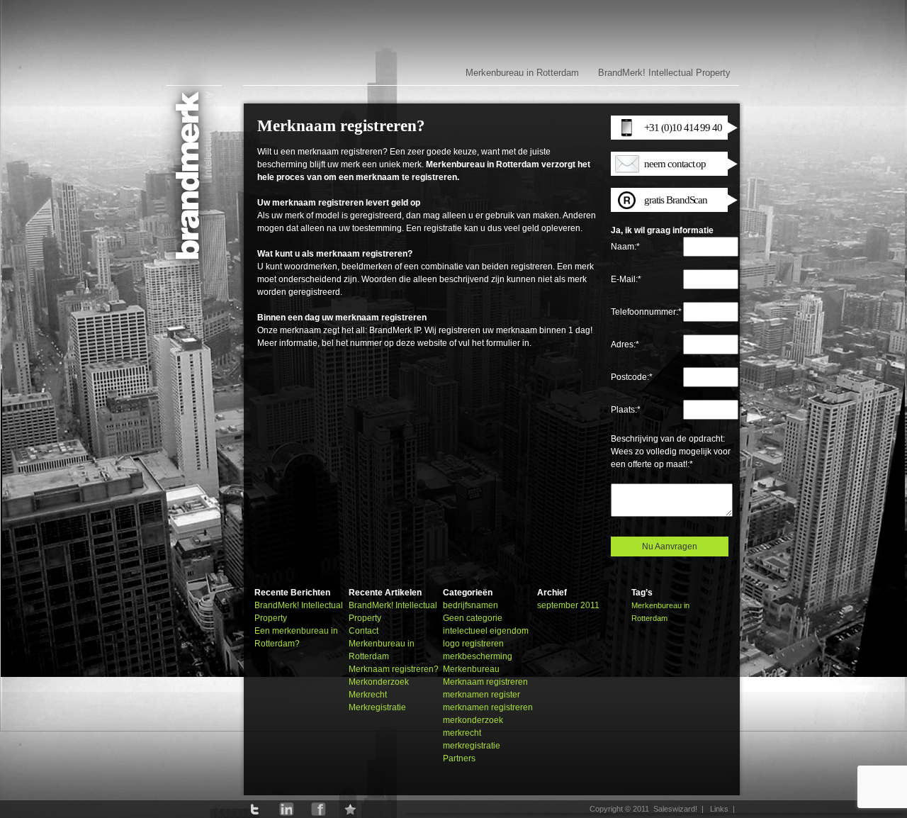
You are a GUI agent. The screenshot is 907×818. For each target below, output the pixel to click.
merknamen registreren (488, 707)
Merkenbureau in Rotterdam (522, 72)
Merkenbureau (471, 669)
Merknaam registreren (485, 682)
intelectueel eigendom (486, 631)
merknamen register (481, 695)
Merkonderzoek (379, 682)
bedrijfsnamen (470, 605)
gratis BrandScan (675, 200)
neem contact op (675, 163)
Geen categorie (472, 618)
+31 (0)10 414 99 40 (683, 127)
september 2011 (568, 605)
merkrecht (462, 733)
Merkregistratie (377, 707)
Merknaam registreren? (394, 669)
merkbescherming (477, 656)
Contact (363, 631)
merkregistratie (471, 746)
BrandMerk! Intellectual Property (664, 72)
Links (719, 809)
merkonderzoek (473, 720)
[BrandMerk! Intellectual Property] (191, 186)
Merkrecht (368, 695)
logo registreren (473, 644)
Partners (459, 758)
